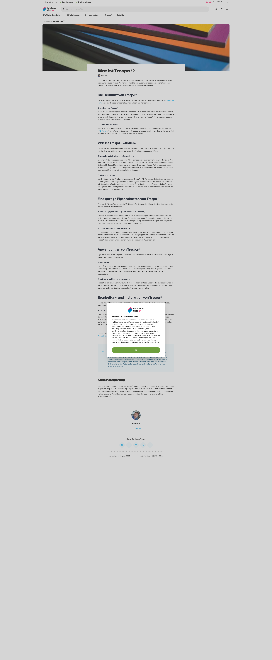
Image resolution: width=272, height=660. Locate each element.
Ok (136, 350)
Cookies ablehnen (138, 333)
